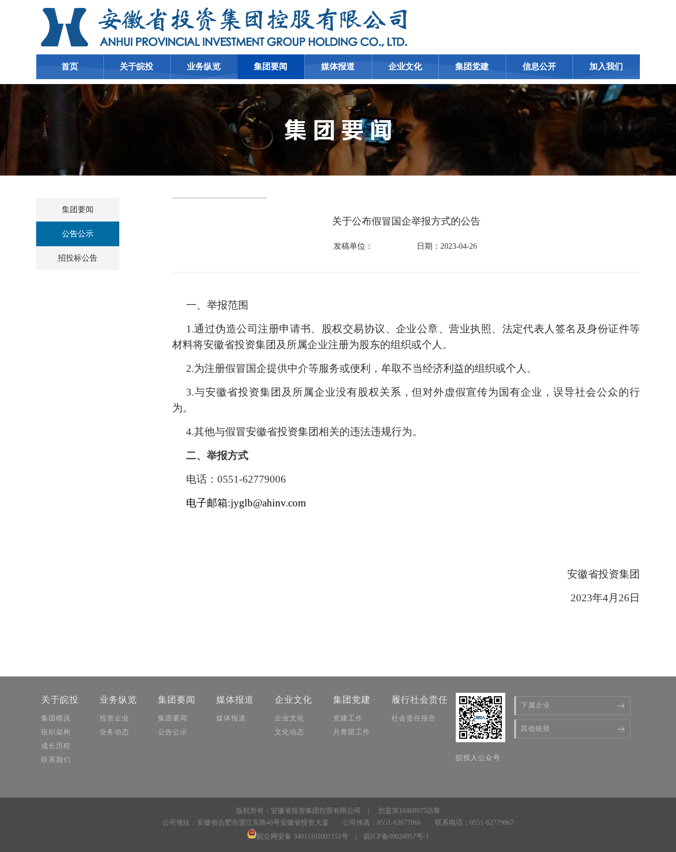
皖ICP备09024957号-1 (396, 836)
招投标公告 (77, 258)
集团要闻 (78, 209)
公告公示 (78, 233)
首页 (69, 66)
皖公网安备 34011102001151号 (302, 836)
